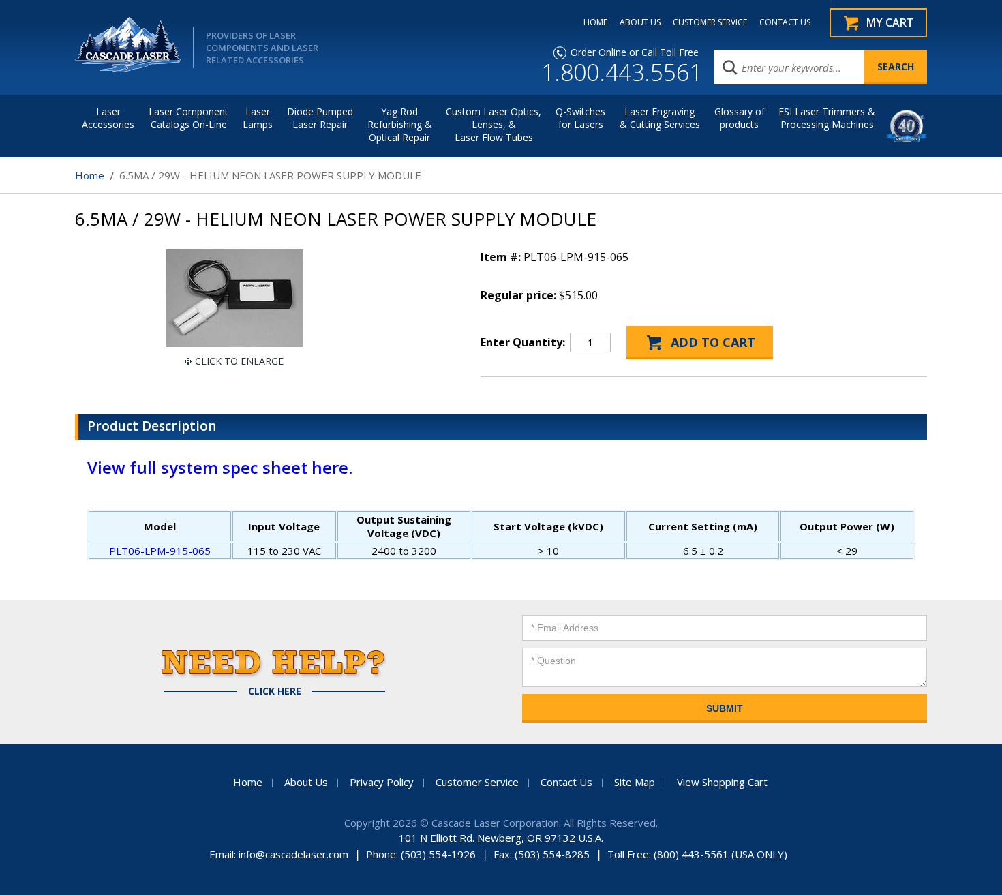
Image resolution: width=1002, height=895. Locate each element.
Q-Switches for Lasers (580, 118)
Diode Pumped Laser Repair (320, 118)
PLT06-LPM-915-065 (160, 551)
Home (89, 175)
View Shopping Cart (722, 782)
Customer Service (477, 782)
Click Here (274, 691)
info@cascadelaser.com (293, 854)
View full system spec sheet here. (219, 467)
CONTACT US (784, 22)
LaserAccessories (108, 118)
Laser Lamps (258, 118)
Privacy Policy (382, 782)
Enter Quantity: (523, 342)
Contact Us (566, 782)
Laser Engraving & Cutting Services (660, 118)
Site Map (634, 782)
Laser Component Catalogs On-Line (188, 118)
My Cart (890, 22)
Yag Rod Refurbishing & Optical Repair (399, 124)
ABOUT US (640, 22)
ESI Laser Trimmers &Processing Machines (826, 118)
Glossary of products (739, 118)
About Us (306, 782)
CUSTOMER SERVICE (710, 22)
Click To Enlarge (239, 360)
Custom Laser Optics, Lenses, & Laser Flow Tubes (493, 124)
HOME (595, 22)
